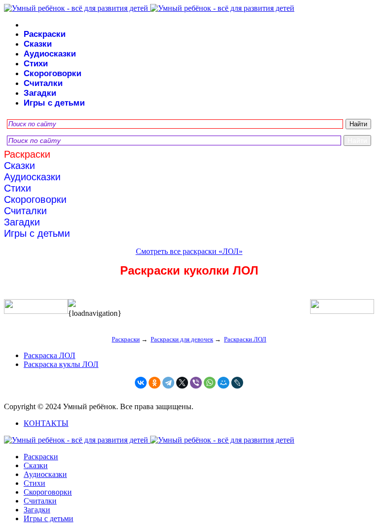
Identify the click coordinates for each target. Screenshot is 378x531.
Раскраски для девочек (182, 339)
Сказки (38, 44)
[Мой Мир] (223, 383)
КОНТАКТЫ (46, 423)
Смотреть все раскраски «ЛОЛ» (189, 251)
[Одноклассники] (154, 383)
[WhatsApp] (210, 383)
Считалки (43, 83)
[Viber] (196, 383)
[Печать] (189, 304)
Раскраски (44, 34)
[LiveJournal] (237, 383)
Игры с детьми (54, 103)
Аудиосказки (50, 53)
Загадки (40, 93)
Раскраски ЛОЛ (245, 339)
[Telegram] (168, 383)
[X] (182, 383)
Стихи (36, 63)
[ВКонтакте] (141, 383)
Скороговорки (52, 73)
